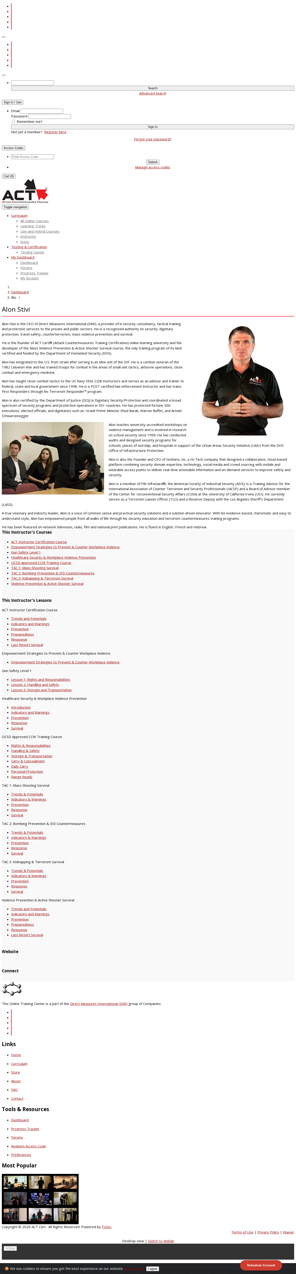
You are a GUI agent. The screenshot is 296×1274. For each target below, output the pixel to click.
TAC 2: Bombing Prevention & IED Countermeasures (53, 573)
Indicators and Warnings (30, 623)
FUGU (106, 1226)
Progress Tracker (34, 273)
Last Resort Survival (27, 644)
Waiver (288, 1232)
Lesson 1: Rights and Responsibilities (40, 679)
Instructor (28, 236)
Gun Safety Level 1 (26, 552)
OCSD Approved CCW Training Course (41, 562)
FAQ (14, 1089)
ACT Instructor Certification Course (39, 541)
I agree (152, 1269)
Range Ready (21, 776)
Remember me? (29, 121)
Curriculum (19, 1063)
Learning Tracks (33, 226)
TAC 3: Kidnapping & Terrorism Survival (42, 578)
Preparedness (22, 634)
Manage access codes (152, 167)
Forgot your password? (152, 139)
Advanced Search (152, 93)
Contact (17, 1098)
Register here (55, 132)
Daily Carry (19, 766)
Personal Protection (27, 771)
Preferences (21, 1154)
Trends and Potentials (28, 618)
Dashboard (29, 262)
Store (24, 241)
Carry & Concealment (28, 761)
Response (19, 639)
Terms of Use (242, 1232)
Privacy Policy (268, 1232)
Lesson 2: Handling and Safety (35, 684)
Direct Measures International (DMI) (99, 1003)
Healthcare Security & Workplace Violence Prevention (53, 557)
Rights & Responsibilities (31, 745)
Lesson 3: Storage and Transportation (41, 690)
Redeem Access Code (28, 1146)
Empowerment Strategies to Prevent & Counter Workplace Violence (65, 547)
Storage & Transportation (31, 756)
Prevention (20, 629)
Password (19, 116)
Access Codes (13, 148)
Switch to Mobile (161, 1241)
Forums (26, 267)
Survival (17, 728)
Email (15, 110)
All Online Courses (34, 221)
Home (16, 1054)
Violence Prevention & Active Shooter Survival (47, 583)
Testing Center (32, 252)
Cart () (9, 176)
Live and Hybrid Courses (39, 231)
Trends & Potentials (27, 794)
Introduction (21, 707)
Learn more (133, 1268)
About (16, 1081)
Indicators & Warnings (28, 799)
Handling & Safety (25, 750)
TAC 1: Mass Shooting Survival (35, 567)
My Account (29, 278)
